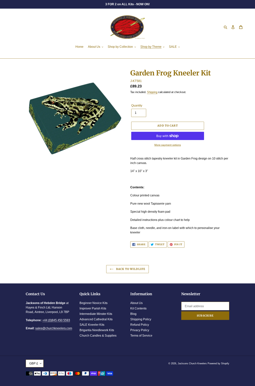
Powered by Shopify (218, 363)
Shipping (152, 92)
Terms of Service (141, 335)
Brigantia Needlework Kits (97, 330)
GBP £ (33, 363)
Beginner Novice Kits (94, 303)
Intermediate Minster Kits (96, 313)
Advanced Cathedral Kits (96, 319)
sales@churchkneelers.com (53, 328)
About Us (136, 303)
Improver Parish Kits (93, 308)
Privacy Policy (139, 330)
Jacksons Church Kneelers (192, 363)
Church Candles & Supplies (98, 335)
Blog (133, 313)
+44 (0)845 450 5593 (56, 320)
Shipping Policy (140, 319)
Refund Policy (139, 324)
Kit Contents (138, 308)
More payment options (167, 144)
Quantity (136, 105)
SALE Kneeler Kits (92, 324)
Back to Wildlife (130, 269)
